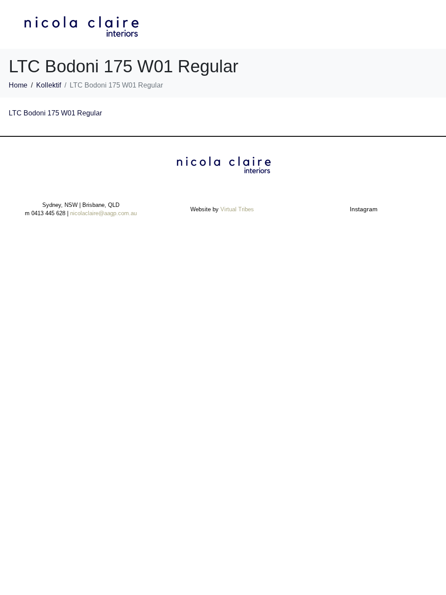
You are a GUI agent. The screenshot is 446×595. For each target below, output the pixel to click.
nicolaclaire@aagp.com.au (103, 213)
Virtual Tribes (237, 209)
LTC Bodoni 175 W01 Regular (55, 113)
